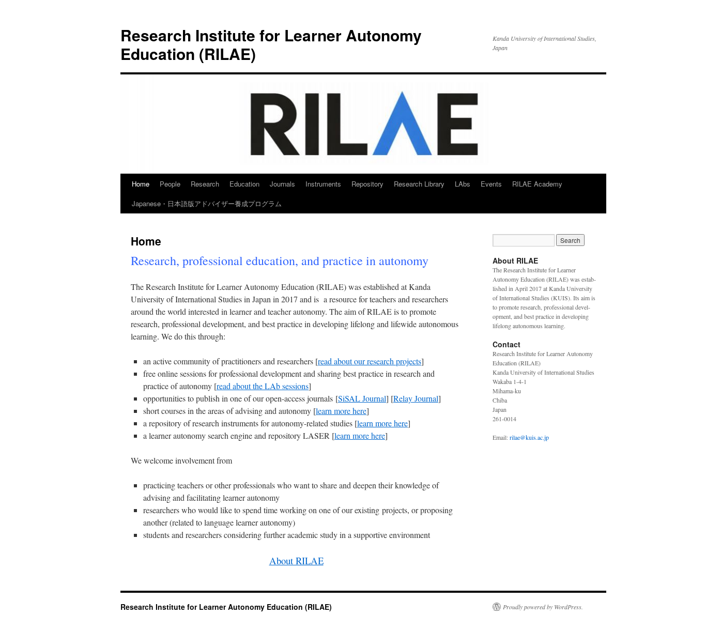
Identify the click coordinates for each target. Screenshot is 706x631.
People (170, 184)
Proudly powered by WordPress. (543, 607)
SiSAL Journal (362, 398)
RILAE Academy (537, 184)
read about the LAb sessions (263, 385)
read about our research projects (369, 361)
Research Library (419, 184)
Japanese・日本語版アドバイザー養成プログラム (207, 203)
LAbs (462, 184)
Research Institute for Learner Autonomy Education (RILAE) (271, 44)
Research (205, 184)
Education (244, 184)
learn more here (341, 410)
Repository (367, 184)
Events (491, 184)
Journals (282, 184)
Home (140, 184)
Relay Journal (415, 398)
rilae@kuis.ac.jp (530, 437)
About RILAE (296, 560)
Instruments (323, 184)
